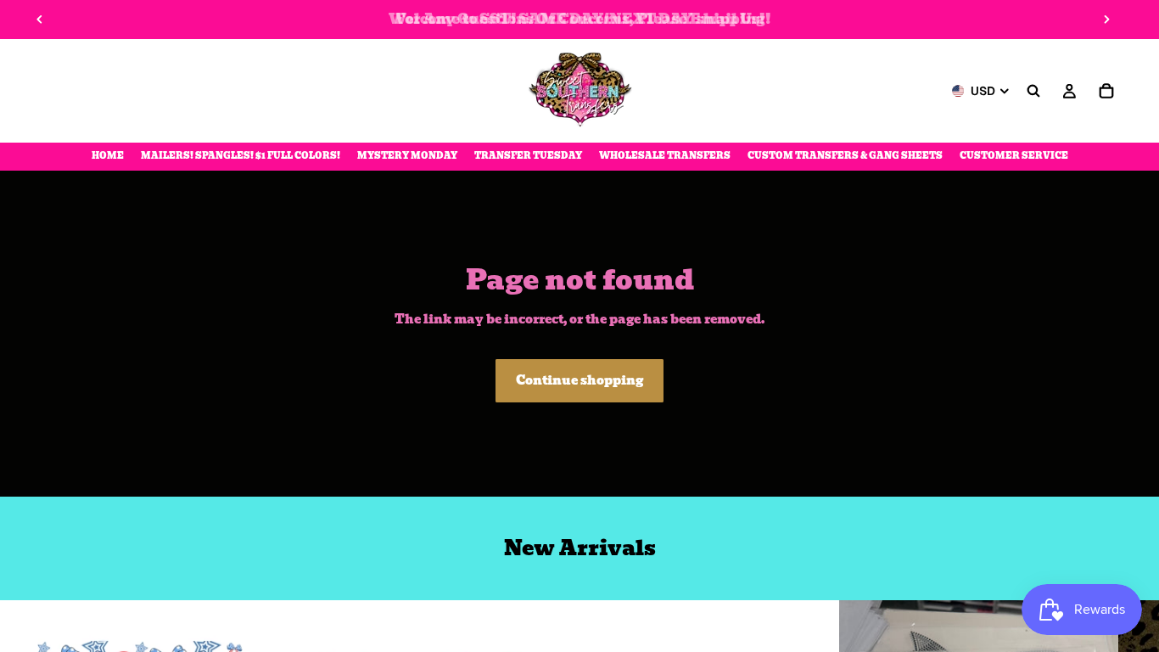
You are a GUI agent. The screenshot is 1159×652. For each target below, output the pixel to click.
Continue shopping (579, 380)
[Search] (1033, 91)
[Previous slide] (40, 19)
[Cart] (1106, 91)
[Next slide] (1106, 19)
